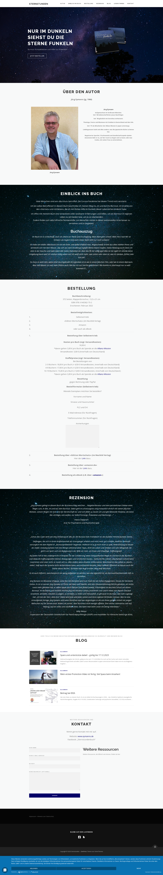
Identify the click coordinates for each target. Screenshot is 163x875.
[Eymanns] (84, 837)
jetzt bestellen (37, 56)
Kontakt (130, 3)
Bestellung (88, 3)
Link (84, 458)
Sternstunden (38, 4)
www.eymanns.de (85, 736)
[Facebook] (79, 837)
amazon (97, 475)
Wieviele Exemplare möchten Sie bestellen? (82, 391)
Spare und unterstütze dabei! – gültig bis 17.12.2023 (84, 655)
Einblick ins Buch (74, 3)
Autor (62, 3)
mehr (139, 868)
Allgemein (63, 651)
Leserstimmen (119, 3)
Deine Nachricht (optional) (39, 771)
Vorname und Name (82, 396)
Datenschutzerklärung (156, 872)
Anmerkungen (82, 423)
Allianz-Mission (104, 348)
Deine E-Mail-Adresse (36, 755)
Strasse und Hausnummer (82, 402)
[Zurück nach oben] (155, 847)
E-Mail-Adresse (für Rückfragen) (82, 412)
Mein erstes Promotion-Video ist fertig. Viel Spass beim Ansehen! (90, 674)
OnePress (84, 851)
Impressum (32, 816)
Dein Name (32, 747)
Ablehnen (33, 868)
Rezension (100, 3)
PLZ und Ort (82, 407)
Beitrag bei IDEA (67, 693)
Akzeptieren (86, 868)
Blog (109, 3)
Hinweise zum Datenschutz (45, 816)
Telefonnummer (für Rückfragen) (82, 418)
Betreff (32, 763)
